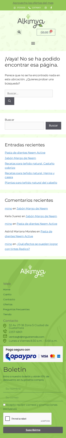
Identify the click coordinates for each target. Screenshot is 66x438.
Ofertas (7, 304)
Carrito (7, 294)
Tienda (7, 314)
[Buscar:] (29, 93)
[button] (19, 32)
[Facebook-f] (51, 8)
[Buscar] (9, 101)
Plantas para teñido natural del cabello (31, 182)
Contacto (9, 299)
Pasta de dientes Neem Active (25, 152)
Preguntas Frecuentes (16, 309)
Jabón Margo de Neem (20, 158)
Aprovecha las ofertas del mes (33, 2)
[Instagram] (46, 8)
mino (8, 208)
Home (6, 289)
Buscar (9, 119)
